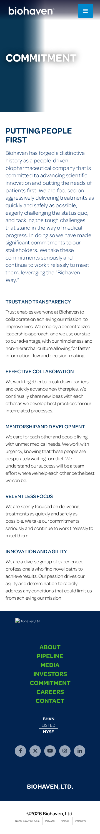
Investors (50, 673)
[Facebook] (20, 751)
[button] (85, 11)
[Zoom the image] (28, 621)
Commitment (50, 682)
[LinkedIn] (79, 751)
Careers (50, 691)
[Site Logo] (31, 10)
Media (50, 664)
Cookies (80, 821)
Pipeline (50, 655)
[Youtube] (50, 751)
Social (65, 821)
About (50, 647)
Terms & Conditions (27, 820)
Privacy (50, 821)
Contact (50, 700)
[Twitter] (35, 751)
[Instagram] (65, 751)
